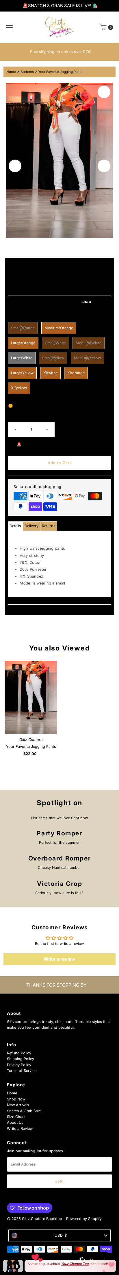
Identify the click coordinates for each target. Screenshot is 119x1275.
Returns (48, 526)
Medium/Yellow (87, 358)
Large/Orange (23, 343)
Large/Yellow (22, 373)
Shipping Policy (20, 1059)
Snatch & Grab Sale (24, 1111)
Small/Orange (23, 328)
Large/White (21, 358)
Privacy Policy (19, 1065)
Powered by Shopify (84, 1219)
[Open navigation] (9, 27)
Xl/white (50, 373)
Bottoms (27, 72)
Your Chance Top (75, 1264)
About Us (15, 1122)
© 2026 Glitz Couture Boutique (34, 1219)
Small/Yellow (53, 358)
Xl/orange (76, 373)
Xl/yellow (19, 388)
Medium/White (88, 343)
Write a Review (20, 1128)
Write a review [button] (59, 959)
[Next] (104, 166)
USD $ (61, 1235)
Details (15, 526)
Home (11, 72)
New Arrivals (18, 1105)
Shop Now (16, 1099)
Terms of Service (21, 1070)
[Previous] (15, 166)
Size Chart (16, 1117)
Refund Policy (19, 1053)
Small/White (55, 343)
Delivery (31, 526)
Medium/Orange (58, 328)
